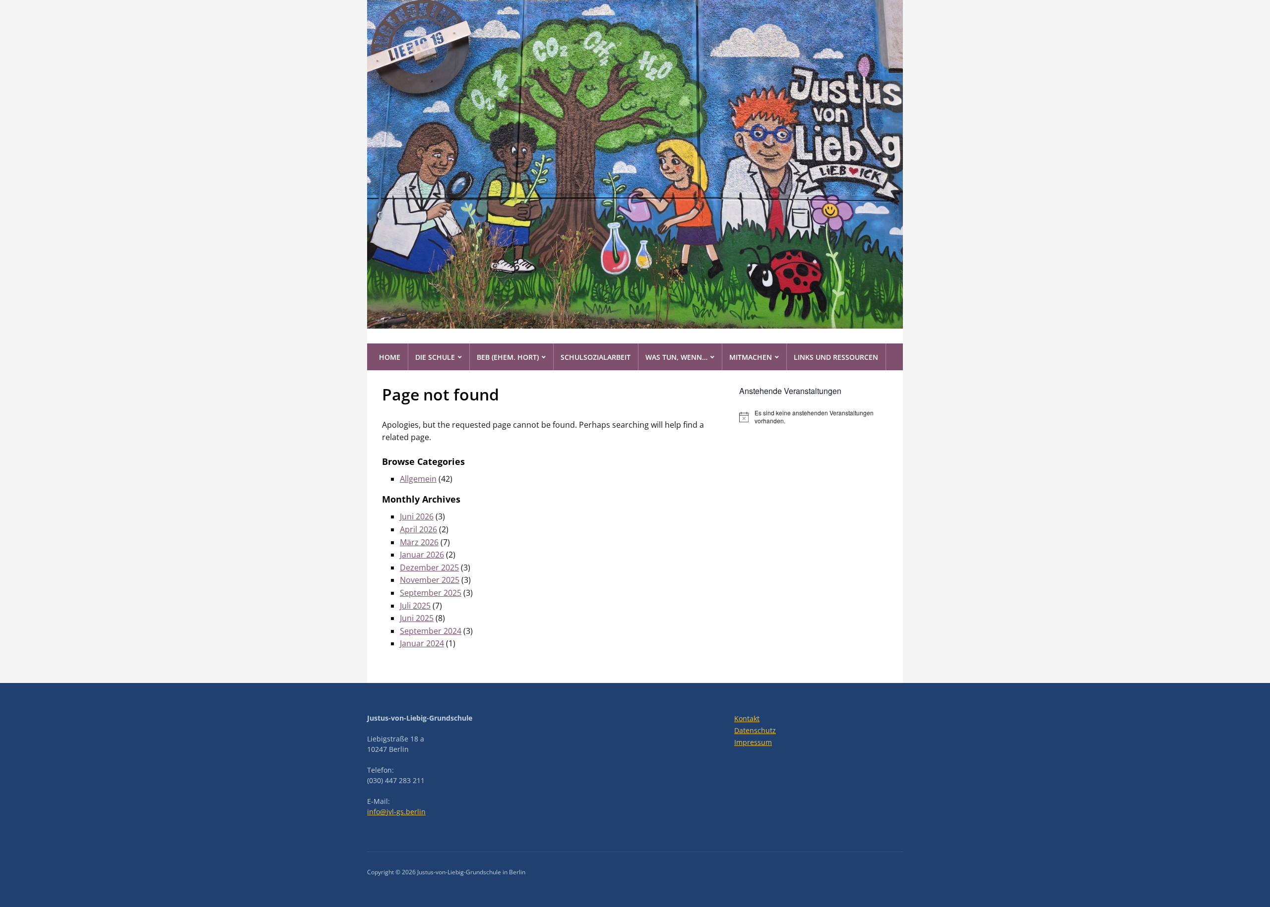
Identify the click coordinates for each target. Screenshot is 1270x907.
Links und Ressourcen (836, 357)
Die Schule (435, 357)
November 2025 (429, 579)
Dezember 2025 (429, 567)
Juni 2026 (417, 516)
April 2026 (418, 529)
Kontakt (747, 718)
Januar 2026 (422, 554)
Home (389, 357)
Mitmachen (750, 357)
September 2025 (430, 592)
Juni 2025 (417, 618)
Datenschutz (755, 730)
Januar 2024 (422, 643)
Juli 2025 (415, 605)
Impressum (753, 742)
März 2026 (419, 542)
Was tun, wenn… (676, 357)
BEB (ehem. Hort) (508, 357)
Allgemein (418, 478)
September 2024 (430, 630)
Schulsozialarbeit (596, 357)
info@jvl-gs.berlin (396, 811)
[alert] (813, 417)
